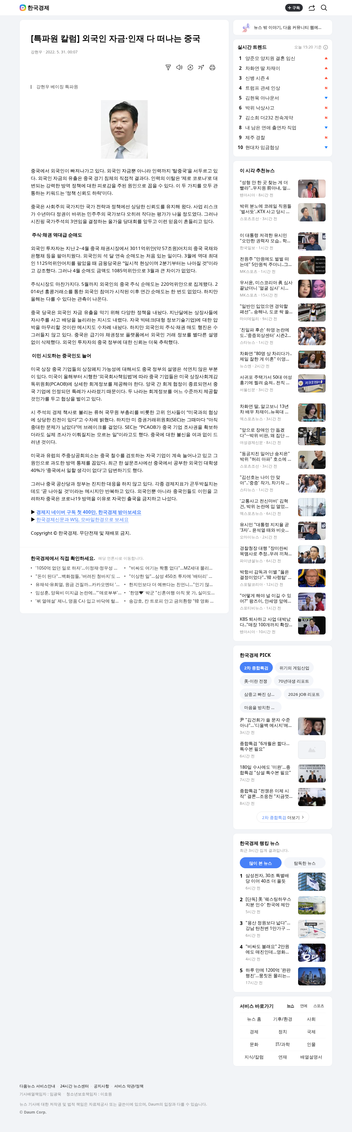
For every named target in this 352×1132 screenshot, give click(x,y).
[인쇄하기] (212, 67)
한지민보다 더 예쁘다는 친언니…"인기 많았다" (172, 584)
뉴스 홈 (254, 1019)
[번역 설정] (190, 67)
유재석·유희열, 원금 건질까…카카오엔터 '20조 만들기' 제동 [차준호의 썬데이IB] (78, 584)
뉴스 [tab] (290, 1005)
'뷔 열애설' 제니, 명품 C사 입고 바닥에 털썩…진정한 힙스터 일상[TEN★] (78, 601)
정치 (282, 1032)
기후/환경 (282, 1019)
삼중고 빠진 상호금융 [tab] (263, 694)
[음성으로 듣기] (179, 67)
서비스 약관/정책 (129, 1086)
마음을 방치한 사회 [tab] (261, 707)
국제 (311, 1032)
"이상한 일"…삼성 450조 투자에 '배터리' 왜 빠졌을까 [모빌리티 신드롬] (172, 576)
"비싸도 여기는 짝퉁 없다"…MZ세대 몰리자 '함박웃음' (172, 568)
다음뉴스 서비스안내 (37, 1086)
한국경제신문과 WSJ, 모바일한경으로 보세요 (82, 519)
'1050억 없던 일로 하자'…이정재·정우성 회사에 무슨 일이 (78, 568)
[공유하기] (312, 8)
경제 (254, 1032)
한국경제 (39, 7)
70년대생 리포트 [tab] (293, 681)
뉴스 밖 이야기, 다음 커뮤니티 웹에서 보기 (293, 27)
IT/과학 (283, 1044)
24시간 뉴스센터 (74, 1086)
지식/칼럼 (254, 1057)
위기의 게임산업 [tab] (294, 668)
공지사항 (101, 1086)
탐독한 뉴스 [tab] (305, 863)
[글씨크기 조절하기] (201, 67)
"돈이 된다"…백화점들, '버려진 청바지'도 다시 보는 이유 (78, 576)
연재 (282, 1057)
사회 (311, 1019)
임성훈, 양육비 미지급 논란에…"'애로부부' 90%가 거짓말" (78, 593)
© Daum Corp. (33, 1112)
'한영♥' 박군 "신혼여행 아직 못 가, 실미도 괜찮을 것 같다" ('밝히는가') (172, 593)
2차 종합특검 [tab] (256, 668)
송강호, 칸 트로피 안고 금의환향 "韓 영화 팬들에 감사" (172, 601)
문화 (254, 1044)
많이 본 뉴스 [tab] (260, 863)
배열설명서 (311, 1057)
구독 (296, 7)
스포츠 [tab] (318, 1005)
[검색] (325, 8)
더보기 (281, 817)
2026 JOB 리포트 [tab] (304, 694)
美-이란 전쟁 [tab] (255, 681)
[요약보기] (168, 67)
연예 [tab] (303, 1005)
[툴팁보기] (325, 47)
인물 (311, 1044)
